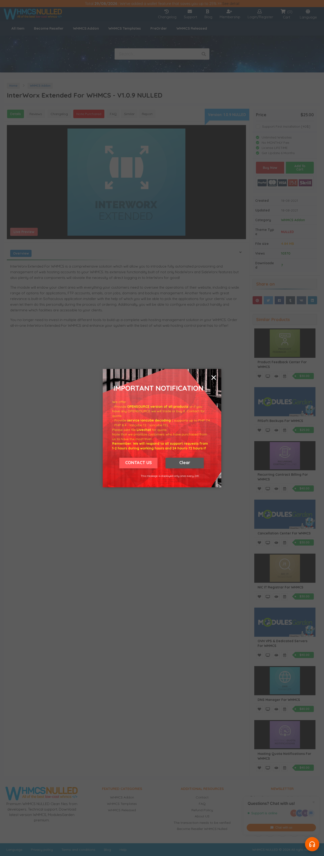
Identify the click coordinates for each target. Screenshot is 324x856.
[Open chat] (312, 844)
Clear (184, 462)
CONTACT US (138, 462)
